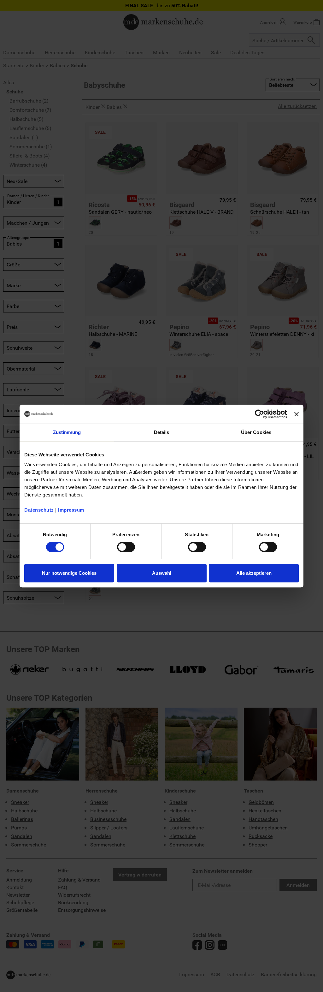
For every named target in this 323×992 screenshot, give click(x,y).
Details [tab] (161, 432)
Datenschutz (39, 510)
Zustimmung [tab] (67, 432)
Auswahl (161, 573)
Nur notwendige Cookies (69, 573)
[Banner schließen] (296, 414)
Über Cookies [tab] (256, 432)
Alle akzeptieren (254, 573)
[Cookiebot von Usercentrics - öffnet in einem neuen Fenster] (259, 414)
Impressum (71, 510)
